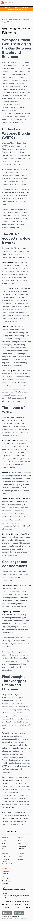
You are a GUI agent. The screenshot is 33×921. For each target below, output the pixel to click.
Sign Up (11, 815)
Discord (5, 780)
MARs (19, 841)
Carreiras (20, 859)
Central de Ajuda (7, 864)
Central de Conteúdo (14, 19)
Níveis (19, 843)
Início (3, 19)
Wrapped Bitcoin (7, 22)
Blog (3, 876)
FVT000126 (5, 895)
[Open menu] (31, 3)
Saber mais (24, 9)
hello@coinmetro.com (11, 807)
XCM (3, 843)
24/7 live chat (14, 804)
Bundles (4, 846)
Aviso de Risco (5, 918)
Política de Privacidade (14, 918)
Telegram (16, 780)
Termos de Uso (23, 918)
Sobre (20, 856)
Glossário (26, 19)
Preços (4, 841)
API (3, 849)
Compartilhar (25, 28)
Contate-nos (6, 856)
